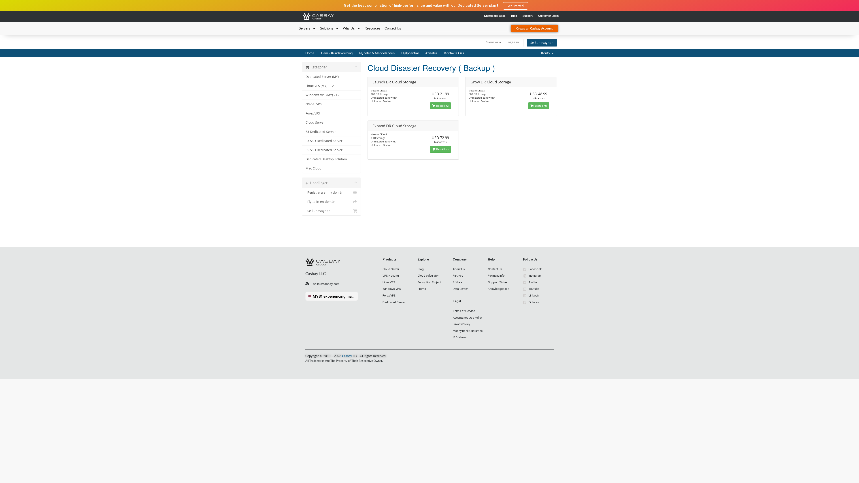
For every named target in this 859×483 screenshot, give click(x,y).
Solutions (326, 28)
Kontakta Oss (454, 53)
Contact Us (393, 28)
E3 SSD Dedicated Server (324, 141)
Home (309, 53)
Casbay (347, 356)
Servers (304, 28)
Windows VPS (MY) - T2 (322, 95)
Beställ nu (442, 106)
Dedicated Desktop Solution (326, 159)
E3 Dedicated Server (321, 132)
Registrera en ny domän (324, 193)
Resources (372, 28)
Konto (546, 53)
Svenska (492, 42)
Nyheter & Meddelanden (377, 53)
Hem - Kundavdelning (337, 53)
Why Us (349, 28)
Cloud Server (315, 123)
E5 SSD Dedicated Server (324, 150)
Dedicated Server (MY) (322, 77)
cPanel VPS (314, 104)
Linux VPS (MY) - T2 (320, 86)
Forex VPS (313, 113)
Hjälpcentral (410, 53)
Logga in (512, 42)
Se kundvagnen (541, 42)
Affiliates (431, 53)
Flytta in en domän (320, 202)
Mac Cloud (313, 168)
